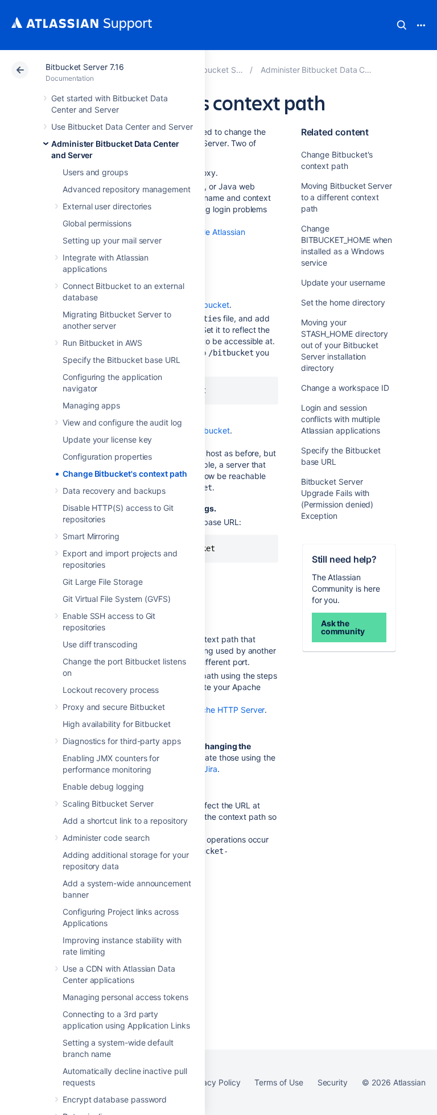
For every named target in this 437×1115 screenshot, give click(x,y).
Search (402, 25)
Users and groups (95, 172)
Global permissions (97, 223)
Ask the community (343, 627)
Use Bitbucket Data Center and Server (121, 126)
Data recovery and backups (114, 490)
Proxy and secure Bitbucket (114, 707)
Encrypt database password (115, 1099)
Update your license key (107, 439)
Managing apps (91, 405)
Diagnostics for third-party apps (122, 741)
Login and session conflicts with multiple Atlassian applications (340, 419)
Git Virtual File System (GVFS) (117, 599)
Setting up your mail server (112, 240)
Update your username (343, 282)
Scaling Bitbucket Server (108, 803)
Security (333, 1082)
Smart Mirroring (91, 536)
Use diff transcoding (100, 644)
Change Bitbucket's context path (125, 473)
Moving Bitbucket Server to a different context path (346, 197)
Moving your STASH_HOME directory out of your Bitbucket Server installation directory (345, 345)
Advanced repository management (127, 189)
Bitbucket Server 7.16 (85, 67)
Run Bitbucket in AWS (102, 343)
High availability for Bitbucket (117, 724)
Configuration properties (107, 456)
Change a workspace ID (345, 388)
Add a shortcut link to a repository (125, 820)
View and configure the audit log (122, 422)
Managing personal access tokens (125, 997)
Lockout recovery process (111, 690)
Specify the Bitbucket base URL (121, 360)
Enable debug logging (103, 786)
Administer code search (106, 838)
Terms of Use (278, 1082)
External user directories (107, 206)
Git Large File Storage (102, 582)
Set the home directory (343, 302)
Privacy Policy (214, 1082)
